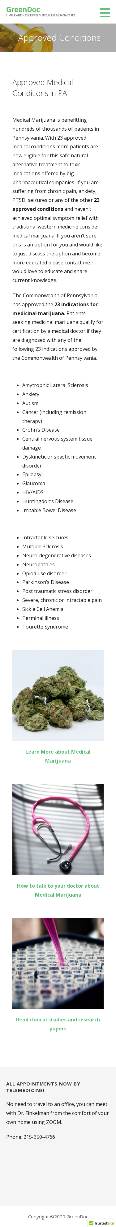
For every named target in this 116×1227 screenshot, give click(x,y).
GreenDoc (23, 9)
